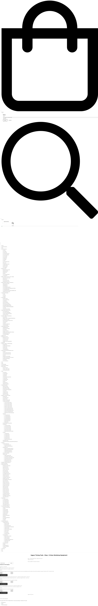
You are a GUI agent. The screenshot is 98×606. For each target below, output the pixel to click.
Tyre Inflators (5, 267)
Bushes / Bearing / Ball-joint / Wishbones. (7, 282)
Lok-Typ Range (4, 364)
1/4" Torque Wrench (6, 501)
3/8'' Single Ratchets (7, 419)
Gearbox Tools (4, 335)
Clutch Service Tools (6, 280)
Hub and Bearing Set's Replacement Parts (9, 288)
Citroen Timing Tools (6, 469)
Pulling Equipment (5, 545)
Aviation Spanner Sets (8, 455)
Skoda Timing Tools (6, 488)
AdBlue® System (5, 327)
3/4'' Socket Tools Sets (8, 428)
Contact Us (3, 548)
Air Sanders (4, 259)
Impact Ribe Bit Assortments (9, 409)
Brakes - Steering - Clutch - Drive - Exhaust (8, 276)
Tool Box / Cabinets (6, 546)
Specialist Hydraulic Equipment (6, 462)
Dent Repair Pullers (6, 387)
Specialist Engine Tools (6, 333)
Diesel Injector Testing (6, 328)
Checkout (10, 120)
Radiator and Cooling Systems (7, 341)
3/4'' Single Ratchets (7, 418)
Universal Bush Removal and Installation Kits (9, 290)
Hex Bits (4, 508)
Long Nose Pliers (5, 379)
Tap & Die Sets (5, 348)
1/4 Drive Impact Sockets (8, 404)
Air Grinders (4, 251)
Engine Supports (7, 537)
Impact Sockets (5, 265)
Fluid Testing (5, 329)
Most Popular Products (5, 365)
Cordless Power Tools (6, 319)
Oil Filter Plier (5, 380)
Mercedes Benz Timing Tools (7, 479)
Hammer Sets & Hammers (7, 352)
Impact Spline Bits (5, 511)
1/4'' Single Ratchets (7, 417)
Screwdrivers (5, 359)
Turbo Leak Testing (6, 334)
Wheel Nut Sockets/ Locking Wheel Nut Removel (10, 441)
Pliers (2, 371)
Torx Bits (4, 519)
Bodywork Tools (4, 268)
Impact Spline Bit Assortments (9, 410)
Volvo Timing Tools (5, 496)
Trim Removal (5, 275)
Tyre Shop (4, 547)
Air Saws (4, 260)
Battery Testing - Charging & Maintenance (9, 318)
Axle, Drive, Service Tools (6, 277)
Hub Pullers (5, 390)
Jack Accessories (7, 538)
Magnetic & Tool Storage (6, 356)
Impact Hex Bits (5, 509)
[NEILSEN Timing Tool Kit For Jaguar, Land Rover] (7, 567)
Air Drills (4, 250)
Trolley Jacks (6, 541)
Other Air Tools (5, 266)
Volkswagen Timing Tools (6, 495)
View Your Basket (30, 561)
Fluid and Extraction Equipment (9, 526)
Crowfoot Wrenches (6, 443)
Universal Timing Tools (6, 493)
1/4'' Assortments (7, 435)
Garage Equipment (6, 522)
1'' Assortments (7, 433)
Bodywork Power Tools (6, 269)
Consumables (4, 297)
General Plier (5, 375)
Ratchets (4, 413)
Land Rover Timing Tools (6, 477)
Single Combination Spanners (9, 448)
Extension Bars (5, 398)
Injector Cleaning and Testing (7, 313)
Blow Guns (4, 262)
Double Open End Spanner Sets (9, 457)
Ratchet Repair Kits (7, 420)
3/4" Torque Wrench (6, 502)
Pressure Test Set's (5, 330)
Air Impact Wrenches (6, 253)
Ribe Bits (4, 516)
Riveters (4, 381)
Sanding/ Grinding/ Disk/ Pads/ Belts (8, 306)
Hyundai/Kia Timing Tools (6, 473)
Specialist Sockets (5, 440)
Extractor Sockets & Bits (6, 507)
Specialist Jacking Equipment (9, 539)
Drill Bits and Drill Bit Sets (6, 345)
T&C (2, 549)
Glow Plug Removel (6, 311)
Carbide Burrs (5, 344)
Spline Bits (4, 518)
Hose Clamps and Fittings (6, 304)
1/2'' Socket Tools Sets (8, 426)
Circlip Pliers (5, 372)
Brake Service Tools (6, 337)
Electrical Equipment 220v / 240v (8, 320)
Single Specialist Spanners (8, 451)
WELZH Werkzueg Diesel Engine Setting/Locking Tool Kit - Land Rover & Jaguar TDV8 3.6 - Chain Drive (14, 577)
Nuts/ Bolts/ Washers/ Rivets (7, 305)
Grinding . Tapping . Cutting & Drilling (7, 343)
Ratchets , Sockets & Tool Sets (6, 395)
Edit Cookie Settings (17, 600)
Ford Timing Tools (5, 471)
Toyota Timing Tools (6, 492)
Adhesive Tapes (5, 298)
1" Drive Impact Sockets (8, 402)
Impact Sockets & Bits (6, 401)
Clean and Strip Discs (6, 299)
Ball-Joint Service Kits (6, 283)
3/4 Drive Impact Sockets (8, 405)
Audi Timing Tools (5, 466)
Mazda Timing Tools (6, 478)
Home (2, 245)
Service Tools (6, 531)
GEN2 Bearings (5, 284)
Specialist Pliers (5, 382)
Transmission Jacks (7, 540)
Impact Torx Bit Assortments (9, 411)
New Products (4, 366)
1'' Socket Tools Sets (7, 425)
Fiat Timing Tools (5, 470)
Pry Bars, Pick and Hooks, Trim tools (8, 357)
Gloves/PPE (3, 342)
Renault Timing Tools (6, 485)
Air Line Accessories (6, 254)
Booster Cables (7, 523)
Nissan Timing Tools (6, 481)
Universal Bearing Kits (6, 289)
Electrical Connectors (6, 303)
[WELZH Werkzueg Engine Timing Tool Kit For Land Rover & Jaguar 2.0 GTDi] (11, 585)
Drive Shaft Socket (5, 397)
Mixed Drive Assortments (8, 439)
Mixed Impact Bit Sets (6, 515)
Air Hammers (5, 252)
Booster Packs (7, 524)
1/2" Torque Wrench (6, 500)
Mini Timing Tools (5, 480)
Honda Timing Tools (6, 472)
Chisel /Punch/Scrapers (5, 292)
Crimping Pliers (5, 373)
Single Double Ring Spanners (9, 449)
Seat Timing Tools (5, 487)
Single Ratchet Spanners (8, 450)
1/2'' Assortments (7, 434)
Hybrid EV (4, 322)
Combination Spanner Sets (8, 456)
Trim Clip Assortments (6, 274)
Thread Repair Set (5, 349)
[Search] (13, 223)
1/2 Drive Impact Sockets (8, 403)
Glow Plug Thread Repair (6, 312)
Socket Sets (4, 424)
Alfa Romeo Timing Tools (6, 465)
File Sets (4, 351)
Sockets (4, 432)
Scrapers (4, 296)
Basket (5, 120)
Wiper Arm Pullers (5, 394)
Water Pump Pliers (6, 383)
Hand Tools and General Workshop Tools (7, 350)
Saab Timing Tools (5, 486)
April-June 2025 (5, 367)
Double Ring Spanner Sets (8, 458)
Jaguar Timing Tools (39, 558)
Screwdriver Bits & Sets (6, 517)
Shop (28, 558)
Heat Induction (5, 321)
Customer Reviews (4, 246)
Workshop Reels (7, 533)
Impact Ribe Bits (5, 510)
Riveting (4, 273)
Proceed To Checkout (36, 561)
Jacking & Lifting (5, 534)
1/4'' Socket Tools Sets (8, 427)
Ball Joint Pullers (5, 386)
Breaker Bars (5, 396)
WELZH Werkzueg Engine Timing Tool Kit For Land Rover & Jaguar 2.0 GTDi (10, 586)
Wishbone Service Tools (6, 291)
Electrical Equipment (8, 525)
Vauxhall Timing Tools (6, 494)
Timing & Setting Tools (5, 464)
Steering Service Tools (6, 281)
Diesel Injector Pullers (6, 388)
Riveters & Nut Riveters (6, 358)
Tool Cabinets (7, 532)
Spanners (3, 442)
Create (26, 600)
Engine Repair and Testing (5, 326)
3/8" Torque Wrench (6, 503)
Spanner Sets (5, 454)
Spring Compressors (4, 463)
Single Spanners (5, 447)
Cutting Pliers (5, 374)
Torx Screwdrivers (5, 360)
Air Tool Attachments (6, 261)
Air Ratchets (5, 258)
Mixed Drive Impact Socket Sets (9, 412)
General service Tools (5, 336)
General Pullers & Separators (7, 389)
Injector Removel (5, 314)
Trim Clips (4, 307)
